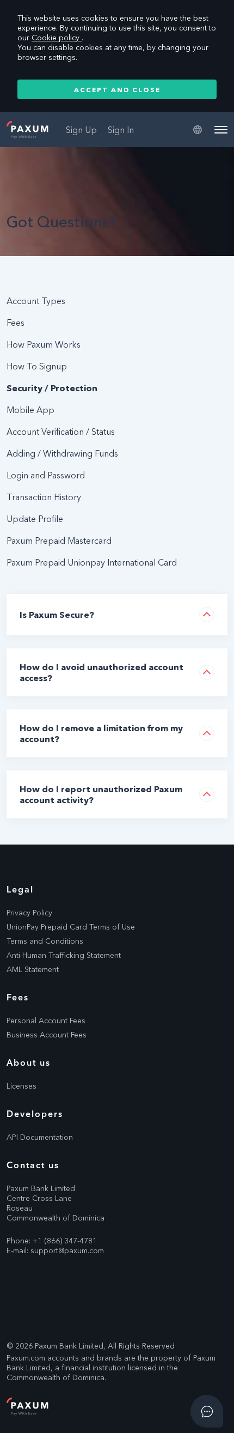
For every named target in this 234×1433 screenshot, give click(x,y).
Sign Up (81, 129)
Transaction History (44, 496)
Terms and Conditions (45, 941)
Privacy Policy (29, 913)
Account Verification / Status (61, 431)
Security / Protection (52, 387)
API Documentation (40, 1137)
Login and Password (46, 475)
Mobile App (30, 409)
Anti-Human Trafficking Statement (64, 955)
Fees (15, 322)
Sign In (121, 129)
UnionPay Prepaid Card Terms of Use (71, 927)
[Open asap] (206, 1411)
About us (29, 1062)
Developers (35, 1113)
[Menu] (220, 129)
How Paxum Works (44, 344)
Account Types (36, 300)
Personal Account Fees (46, 1020)
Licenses (21, 1086)
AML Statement (33, 969)
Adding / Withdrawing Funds (62, 453)
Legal (20, 889)
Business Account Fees (47, 1035)
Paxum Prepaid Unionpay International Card (92, 562)
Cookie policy (57, 37)
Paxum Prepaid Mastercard (59, 540)
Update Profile (35, 518)
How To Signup (37, 366)
